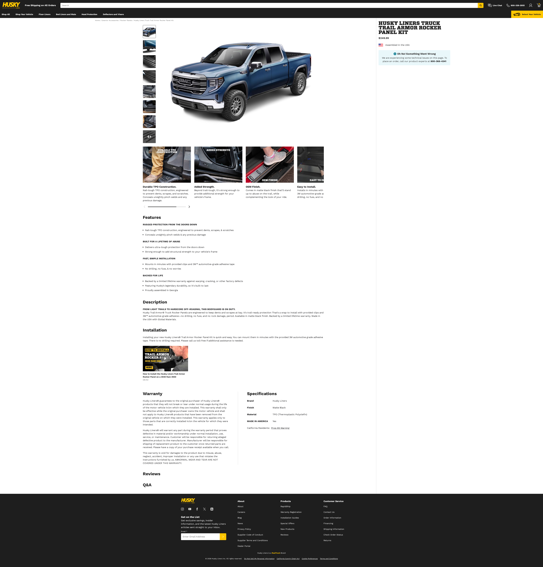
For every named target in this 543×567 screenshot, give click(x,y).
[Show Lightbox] (240, 78)
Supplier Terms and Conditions (253, 540)
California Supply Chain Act (288, 559)
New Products (287, 529)
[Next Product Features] (189, 206)
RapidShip (285, 506)
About (240, 506)
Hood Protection (89, 14)
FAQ (325, 506)
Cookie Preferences (310, 559)
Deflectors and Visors (113, 14)
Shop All (6, 14)
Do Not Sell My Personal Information (259, 559)
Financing (328, 523)
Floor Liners (44, 14)
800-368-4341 (438, 61)
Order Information (332, 518)
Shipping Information (334, 529)
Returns (327, 540)
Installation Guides (290, 518)
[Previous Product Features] (144, 206)
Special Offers (287, 523)
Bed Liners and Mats (66, 14)
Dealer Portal (244, 546)
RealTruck (276, 553)
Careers (241, 512)
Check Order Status (333, 535)
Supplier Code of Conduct (250, 535)
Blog (240, 518)
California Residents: (268, 428)
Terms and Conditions (329, 559)
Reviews (284, 535)
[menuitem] (6, 14)
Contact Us (329, 512)
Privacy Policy (244, 529)
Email (184, 531)
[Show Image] (149, 31)
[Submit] (223, 536)
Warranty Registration (291, 512)
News (240, 523)
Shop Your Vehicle (24, 14)
